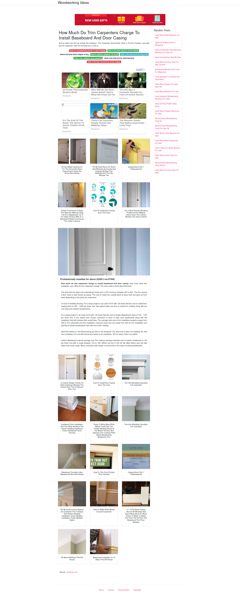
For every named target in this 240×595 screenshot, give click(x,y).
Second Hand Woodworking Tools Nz (166, 119)
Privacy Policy (123, 590)
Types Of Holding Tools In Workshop (165, 43)
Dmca (101, 590)
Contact (111, 590)
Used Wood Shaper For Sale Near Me (166, 85)
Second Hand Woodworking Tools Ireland (166, 163)
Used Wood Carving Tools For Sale (167, 171)
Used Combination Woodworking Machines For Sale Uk (168, 51)
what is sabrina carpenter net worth (104, 54)
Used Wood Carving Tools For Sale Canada (167, 63)
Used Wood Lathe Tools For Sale (166, 156)
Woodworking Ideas (73, 2)
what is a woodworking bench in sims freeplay (88, 50)
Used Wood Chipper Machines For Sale (167, 112)
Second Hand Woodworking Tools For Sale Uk (166, 127)
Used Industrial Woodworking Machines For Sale (166, 97)
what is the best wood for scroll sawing (123, 50)
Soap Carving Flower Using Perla (166, 104)
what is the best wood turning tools (134, 54)
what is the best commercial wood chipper (104, 62)
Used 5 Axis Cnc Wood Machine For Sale (167, 149)
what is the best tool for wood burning (119, 58)
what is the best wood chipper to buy (74, 54)
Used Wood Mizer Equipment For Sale (166, 141)
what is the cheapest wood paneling (88, 58)
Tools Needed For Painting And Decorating (167, 78)
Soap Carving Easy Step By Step (168, 57)
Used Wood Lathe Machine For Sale (167, 134)
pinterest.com (72, 572)
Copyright (137, 590)
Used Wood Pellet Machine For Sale (167, 36)
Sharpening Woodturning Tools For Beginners (167, 70)
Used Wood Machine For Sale (167, 91)
